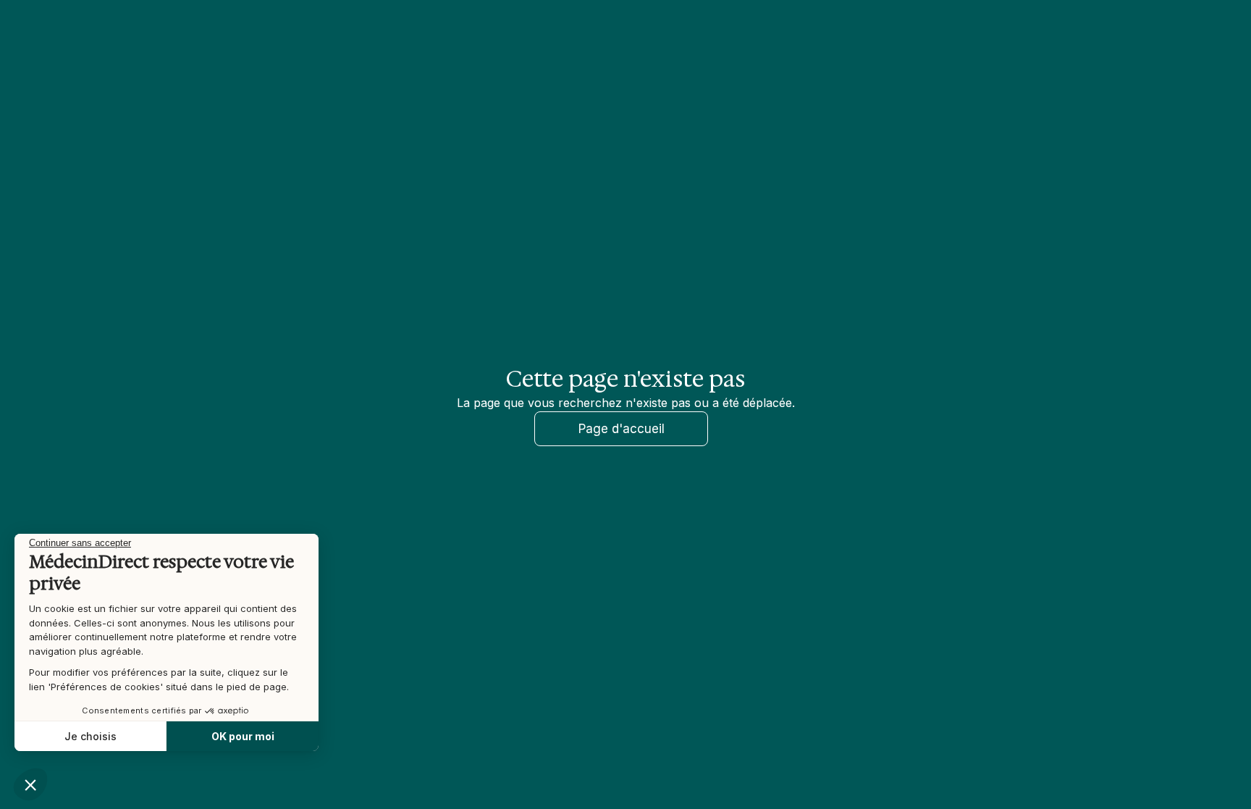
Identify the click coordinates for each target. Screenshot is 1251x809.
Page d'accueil (621, 429)
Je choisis (90, 736)
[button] (30, 784)
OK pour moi (242, 736)
